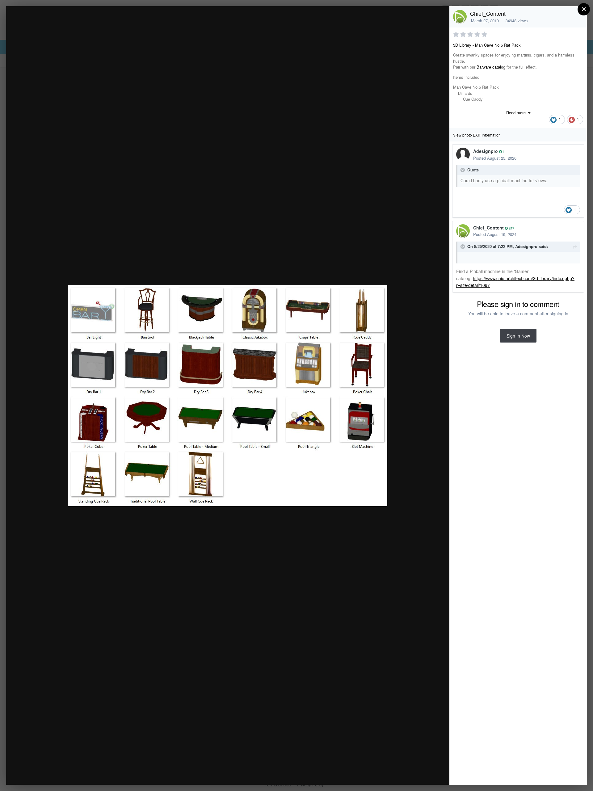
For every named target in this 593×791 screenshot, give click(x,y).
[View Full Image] (438, 17)
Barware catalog (491, 67)
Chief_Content (488, 13)
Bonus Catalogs (61, 23)
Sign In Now (518, 336)
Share (429, 773)
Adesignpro (485, 151)
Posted (494, 158)
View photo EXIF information (477, 134)
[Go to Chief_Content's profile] (460, 16)
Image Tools (387, 773)
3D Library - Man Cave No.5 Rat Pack (487, 45)
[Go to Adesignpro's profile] (463, 154)
